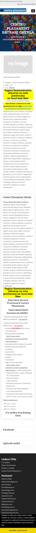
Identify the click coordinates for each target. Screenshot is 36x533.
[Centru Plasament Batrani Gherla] (18, 64)
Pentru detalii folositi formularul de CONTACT (17, 311)
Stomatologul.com (8, 490)
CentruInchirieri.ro (8, 501)
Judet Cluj (28, 39)
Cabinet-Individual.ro (9, 499)
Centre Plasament (17, 37)
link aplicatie (22, 319)
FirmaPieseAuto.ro (8, 487)
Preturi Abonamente (9, 465)
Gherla (17, 42)
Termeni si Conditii (8, 468)
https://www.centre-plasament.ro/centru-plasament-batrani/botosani (17, 338)
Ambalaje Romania (8, 493)
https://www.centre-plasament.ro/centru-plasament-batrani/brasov (17, 367)
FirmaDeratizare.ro (8, 507)
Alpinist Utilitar (7, 479)
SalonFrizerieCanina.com (10, 513)
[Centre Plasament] (13, 10)
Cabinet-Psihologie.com (10, 482)
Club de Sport (6, 484)
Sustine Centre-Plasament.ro (11, 471)
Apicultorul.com (7, 496)
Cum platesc (6, 462)
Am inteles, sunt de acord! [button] (18, 530)
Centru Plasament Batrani (12, 39)
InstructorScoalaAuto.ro (10, 510)
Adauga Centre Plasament (27, 4)
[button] (33, 10)
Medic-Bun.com (7, 504)
